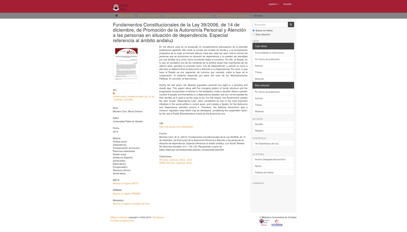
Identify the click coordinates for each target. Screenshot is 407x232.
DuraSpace (158, 217)
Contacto (115, 220)
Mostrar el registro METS (125, 183)
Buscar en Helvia (264, 30)
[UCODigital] (277, 222)
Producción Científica (149, 15)
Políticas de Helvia (264, 172)
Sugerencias (127, 220)
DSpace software (119, 217)
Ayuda (258, 165)
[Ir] (291, 24)
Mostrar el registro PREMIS (126, 193)
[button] (273, 4)
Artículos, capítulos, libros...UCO (175, 159)
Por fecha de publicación (267, 59)
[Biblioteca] (264, 222)
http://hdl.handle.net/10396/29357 (176, 126)
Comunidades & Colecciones (269, 52)
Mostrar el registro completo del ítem (131, 203)
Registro (259, 130)
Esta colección (263, 34)
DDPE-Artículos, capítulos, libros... (233, 15)
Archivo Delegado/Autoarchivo (270, 159)
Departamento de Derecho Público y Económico (188, 15)
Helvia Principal (126, 15)
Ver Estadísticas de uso (267, 143)
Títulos (258, 72)
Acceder (259, 124)
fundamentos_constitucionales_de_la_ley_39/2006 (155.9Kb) (133, 98)
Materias (259, 78)
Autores (259, 65)
